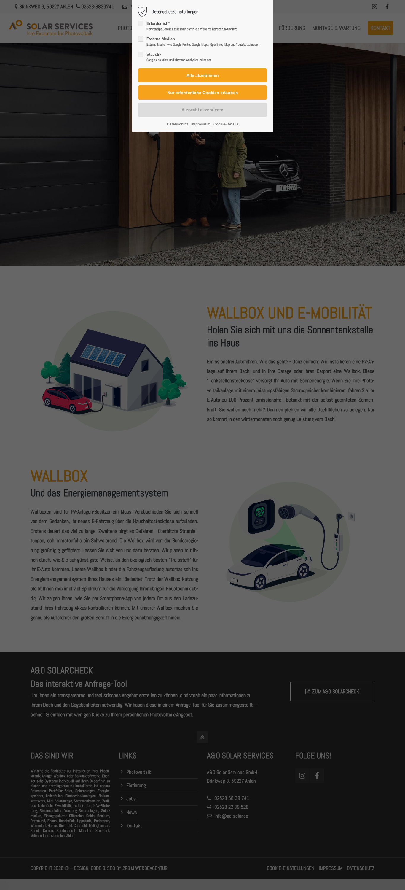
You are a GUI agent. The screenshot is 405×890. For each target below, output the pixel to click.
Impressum (201, 124)
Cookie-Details (225, 124)
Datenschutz (177, 124)
